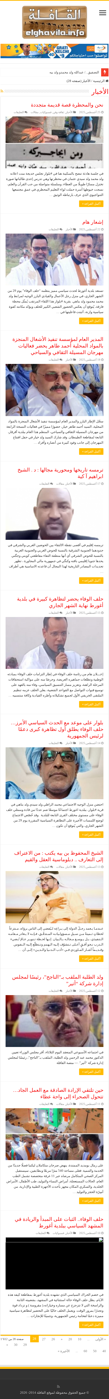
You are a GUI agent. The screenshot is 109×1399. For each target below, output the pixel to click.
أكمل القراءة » (91, 203)
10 (79, 1339)
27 (44, 1339)
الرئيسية (99, 81)
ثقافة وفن (58, 112)
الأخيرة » (64, 1351)
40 (104, 1351)
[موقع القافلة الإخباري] (54, 21)
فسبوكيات (45, 112)
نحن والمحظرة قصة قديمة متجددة (67, 105)
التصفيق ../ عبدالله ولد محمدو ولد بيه (74, 72)
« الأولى (100, 1339)
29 (25, 1345)
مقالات (35, 112)
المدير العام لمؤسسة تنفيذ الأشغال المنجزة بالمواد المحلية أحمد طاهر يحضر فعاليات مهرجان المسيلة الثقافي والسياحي (57, 345)
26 (53, 1339)
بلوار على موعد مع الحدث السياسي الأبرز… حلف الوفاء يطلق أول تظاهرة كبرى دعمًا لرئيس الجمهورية (57, 729)
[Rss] (58, 1387)
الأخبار (69, 112)
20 (70, 1339)
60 (85, 1351)
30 (15, 1345)
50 (95, 1351)
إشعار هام (92, 222)
